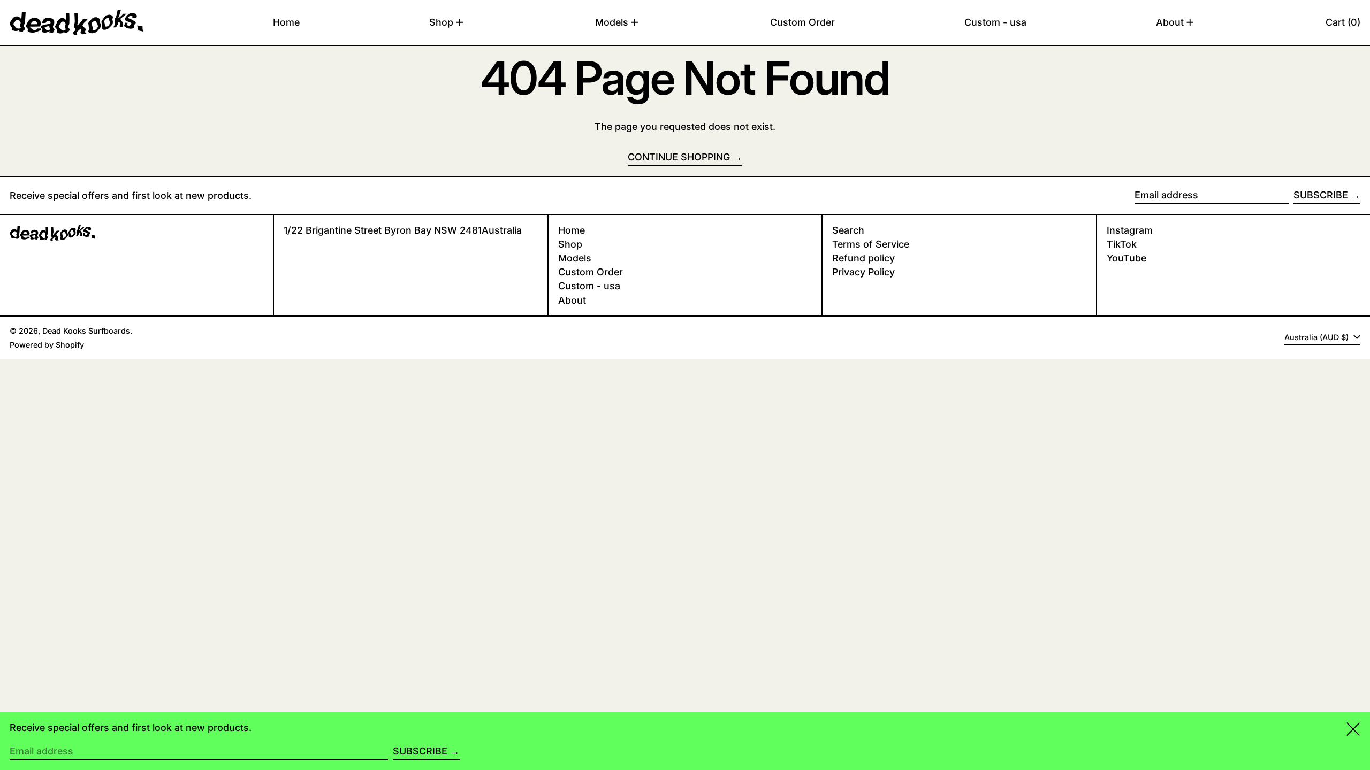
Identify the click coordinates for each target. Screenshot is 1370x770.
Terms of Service (870, 244)
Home (571, 230)
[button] (1343, 22)
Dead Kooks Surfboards (86, 330)
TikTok (1122, 244)
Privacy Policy (863, 272)
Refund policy (863, 258)
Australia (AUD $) (1317, 337)
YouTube (1126, 258)
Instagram (1130, 230)
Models (574, 258)
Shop (570, 244)
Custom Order (590, 272)
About (572, 300)
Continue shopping (679, 157)
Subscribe (1320, 195)
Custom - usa (589, 285)
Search (848, 230)
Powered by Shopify (47, 344)
